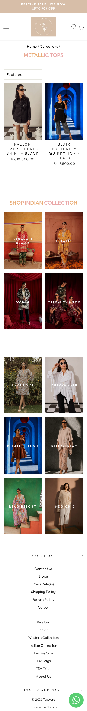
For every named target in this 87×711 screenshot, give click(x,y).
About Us (42, 556)
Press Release (43, 584)
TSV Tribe (44, 668)
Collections (49, 46)
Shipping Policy (43, 591)
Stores (43, 576)
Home (32, 46)
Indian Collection (43, 645)
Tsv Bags (43, 661)
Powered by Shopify (43, 707)
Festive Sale (43, 653)
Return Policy (43, 599)
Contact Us (43, 568)
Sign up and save (42, 690)
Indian (43, 630)
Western (43, 622)
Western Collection (43, 637)
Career (43, 607)
